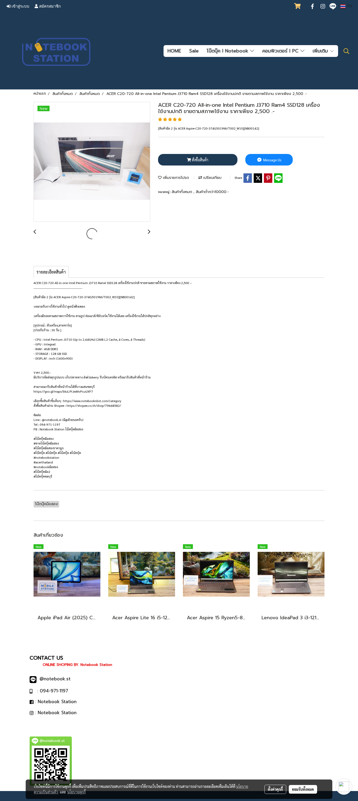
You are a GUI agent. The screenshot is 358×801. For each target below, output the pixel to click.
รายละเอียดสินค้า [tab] (51, 272)
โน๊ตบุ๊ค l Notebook (228, 51)
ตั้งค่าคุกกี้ (275, 789)
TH (348, 6)
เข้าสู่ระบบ (19, 6)
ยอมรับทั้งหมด (303, 789)
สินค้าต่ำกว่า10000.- (212, 192)
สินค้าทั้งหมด (182, 192)
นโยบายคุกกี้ (76, 791)
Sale (194, 51)
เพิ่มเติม (321, 51)
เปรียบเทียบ (211, 177)
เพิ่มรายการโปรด (175, 177)
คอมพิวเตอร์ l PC (281, 51)
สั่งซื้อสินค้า (199, 159)
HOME (174, 51)
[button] (346, 51)
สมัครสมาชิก (49, 6)
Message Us (271, 159)
